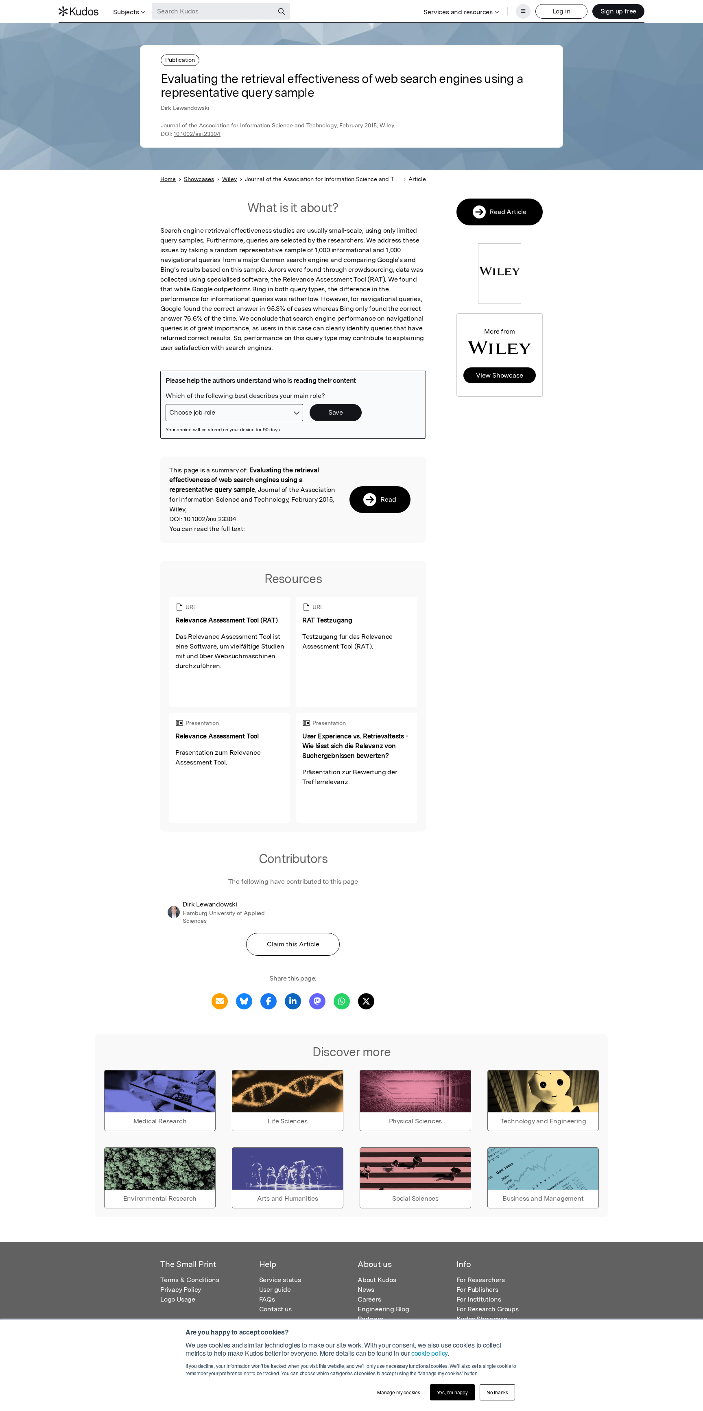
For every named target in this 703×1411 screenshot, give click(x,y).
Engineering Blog (383, 1309)
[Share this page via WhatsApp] (342, 1001)
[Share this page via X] (366, 1001)
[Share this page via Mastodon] (317, 1001)
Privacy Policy (180, 1289)
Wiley (229, 179)
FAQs (267, 1299)
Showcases (199, 179)
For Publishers (477, 1289)
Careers (369, 1299)
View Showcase (499, 375)
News (366, 1289)
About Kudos (377, 1280)
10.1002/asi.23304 (197, 134)
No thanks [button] (497, 1392)
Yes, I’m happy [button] (452, 1392)
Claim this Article (293, 944)
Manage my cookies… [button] (401, 1392)
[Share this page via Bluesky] (244, 1001)
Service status (280, 1280)
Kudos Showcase (481, 1319)
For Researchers (480, 1280)
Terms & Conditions (189, 1280)
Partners (370, 1319)
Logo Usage (177, 1299)
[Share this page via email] (220, 1001)
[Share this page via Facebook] (268, 1001)
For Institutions (478, 1299)
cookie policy (429, 1353)
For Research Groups (487, 1309)
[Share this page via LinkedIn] (293, 1001)
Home (168, 179)
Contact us (275, 1309)
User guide (275, 1289)
